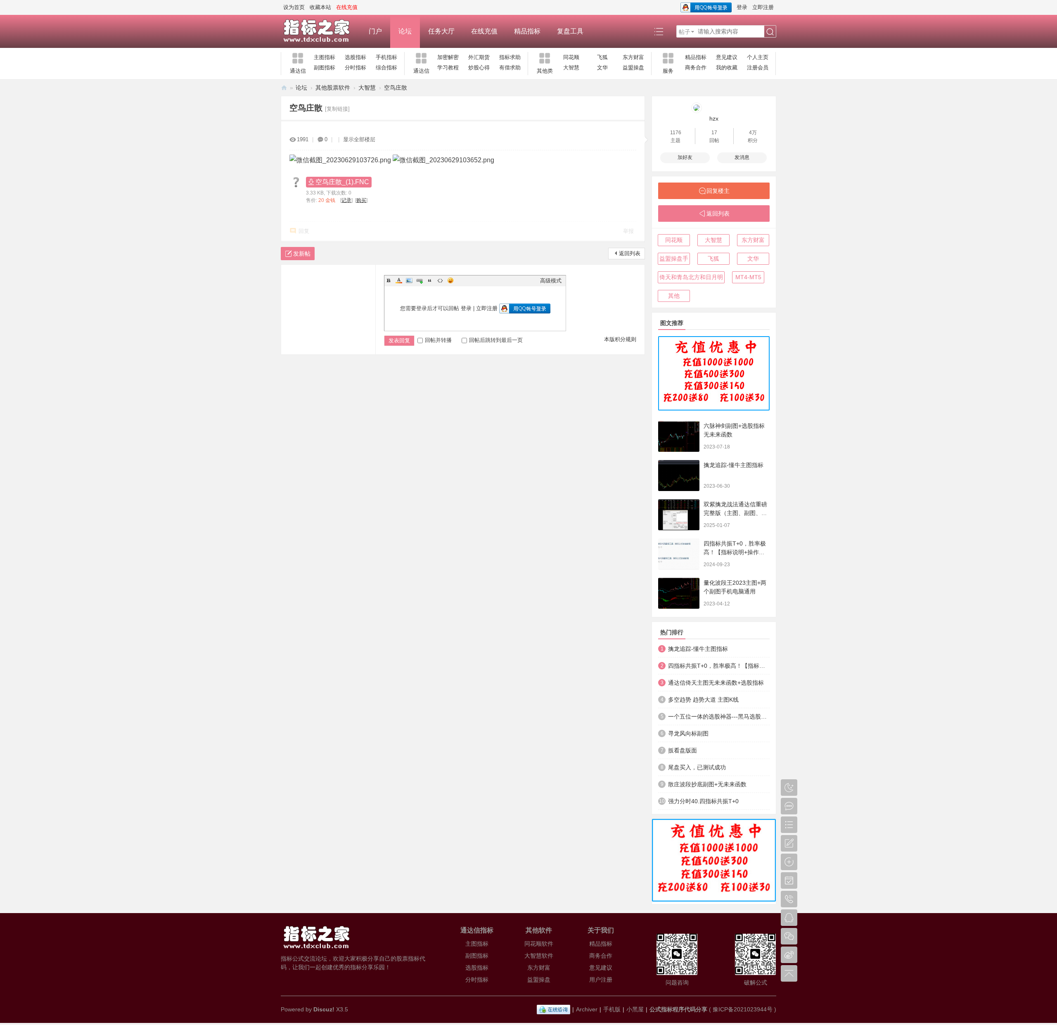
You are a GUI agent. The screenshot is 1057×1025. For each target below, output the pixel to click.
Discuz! (323, 1009)
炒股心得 (479, 67)
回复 (304, 231)
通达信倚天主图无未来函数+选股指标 (716, 682)
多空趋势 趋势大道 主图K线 (703, 699)
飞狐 (602, 57)
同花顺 (571, 57)
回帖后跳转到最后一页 (496, 340)
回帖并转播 (438, 340)
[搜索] (770, 32)
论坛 (405, 31)
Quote (430, 280)
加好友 (685, 157)
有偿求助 (510, 67)
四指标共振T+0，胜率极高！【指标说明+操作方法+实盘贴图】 (735, 552)
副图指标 (324, 67)
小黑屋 (635, 1009)
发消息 (742, 157)
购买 (361, 200)
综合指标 (386, 67)
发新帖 (301, 253)
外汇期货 (479, 57)
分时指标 (355, 67)
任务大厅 (441, 31)
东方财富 (633, 57)
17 (714, 132)
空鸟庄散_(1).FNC (342, 181)
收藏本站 (320, 7)
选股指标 (355, 57)
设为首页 (294, 7)
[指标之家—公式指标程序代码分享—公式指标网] (320, 31)
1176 (675, 132)
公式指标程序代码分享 (678, 1009)
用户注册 (600, 979)
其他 (674, 295)
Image (409, 280)
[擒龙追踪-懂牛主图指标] (678, 475)
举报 (628, 231)
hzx (713, 118)
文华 (602, 67)
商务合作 (695, 67)
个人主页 (757, 57)
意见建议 (726, 57)
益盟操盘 (633, 67)
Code (440, 280)
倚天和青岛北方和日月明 (691, 277)
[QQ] (553, 1009)
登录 (742, 7)
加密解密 (448, 57)
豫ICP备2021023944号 (743, 1009)
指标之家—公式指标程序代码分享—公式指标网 (284, 88)
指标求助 (510, 57)
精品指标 (527, 31)
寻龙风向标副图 (688, 733)
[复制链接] (337, 109)
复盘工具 (570, 31)
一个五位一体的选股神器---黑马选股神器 (719, 716)
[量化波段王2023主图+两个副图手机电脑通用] (678, 593)
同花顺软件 (538, 943)
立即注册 (763, 7)
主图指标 (324, 57)
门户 (375, 31)
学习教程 (448, 67)
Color (399, 280)
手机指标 (386, 57)
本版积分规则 (620, 339)
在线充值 (484, 31)
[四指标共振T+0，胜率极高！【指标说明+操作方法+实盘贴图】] (678, 554)
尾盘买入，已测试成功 (697, 767)
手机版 (612, 1009)
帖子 (684, 31)
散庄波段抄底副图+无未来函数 (707, 784)
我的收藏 (726, 67)
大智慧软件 (538, 955)
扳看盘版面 (682, 750)
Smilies (450, 280)
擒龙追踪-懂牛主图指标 (733, 465)
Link (419, 280)
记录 (346, 200)
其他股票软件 (332, 87)
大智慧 (571, 67)
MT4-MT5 (748, 277)
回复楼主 (718, 190)
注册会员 (757, 67)
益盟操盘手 (673, 258)
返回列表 (629, 253)
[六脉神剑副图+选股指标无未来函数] (678, 436)
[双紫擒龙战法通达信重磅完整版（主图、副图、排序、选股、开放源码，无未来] (678, 514)
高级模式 (551, 281)
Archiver (586, 1009)
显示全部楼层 (359, 139)
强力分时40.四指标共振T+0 (703, 801)
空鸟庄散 (395, 87)
